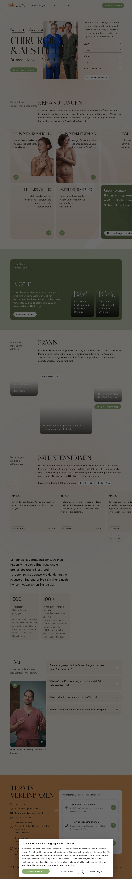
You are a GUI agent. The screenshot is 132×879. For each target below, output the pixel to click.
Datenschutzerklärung (66, 865)
